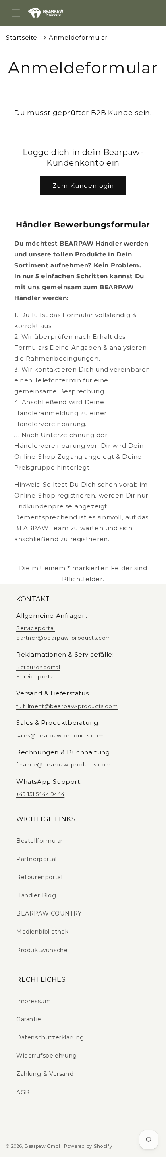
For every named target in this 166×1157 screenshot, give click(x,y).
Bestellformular (39, 840)
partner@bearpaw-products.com (63, 637)
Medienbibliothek (42, 931)
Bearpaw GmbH (43, 1146)
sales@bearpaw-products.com (60, 735)
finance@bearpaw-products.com (63, 764)
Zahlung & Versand (44, 1073)
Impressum (33, 1001)
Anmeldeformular (78, 37)
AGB (23, 1092)
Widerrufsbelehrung (46, 1055)
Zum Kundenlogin (83, 185)
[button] (16, 13)
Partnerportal (36, 859)
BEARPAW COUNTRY (49, 913)
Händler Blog (36, 895)
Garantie (29, 1019)
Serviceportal (35, 628)
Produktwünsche (42, 950)
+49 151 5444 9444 (40, 794)
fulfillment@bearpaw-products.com (67, 706)
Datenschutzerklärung (50, 1037)
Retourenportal (38, 667)
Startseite (21, 37)
